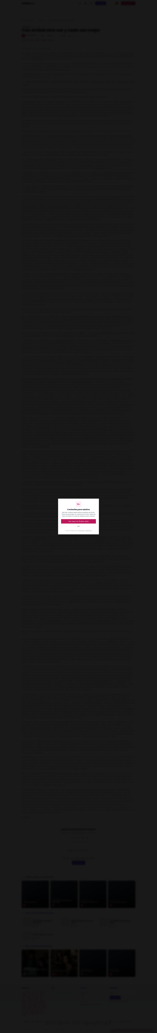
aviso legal (81, 530)
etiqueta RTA (88, 530)
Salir (78, 526)
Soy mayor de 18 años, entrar (79, 521)
